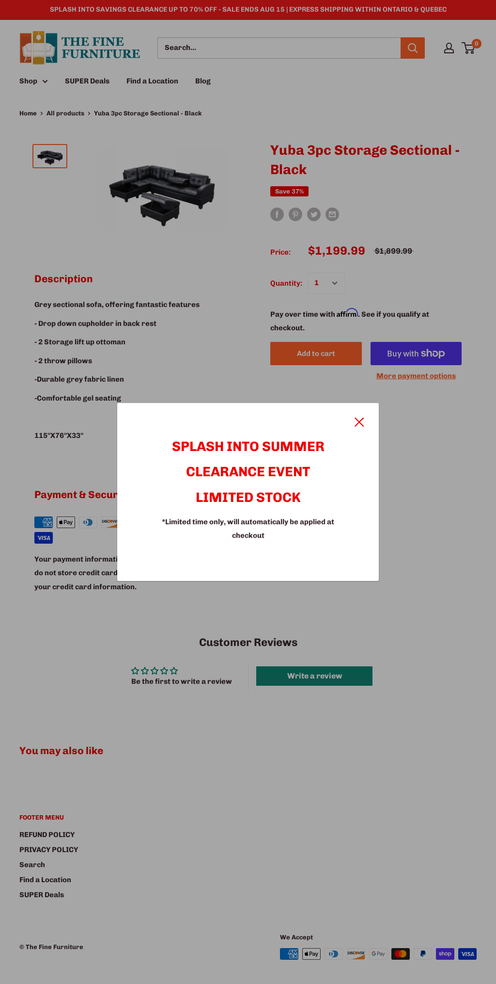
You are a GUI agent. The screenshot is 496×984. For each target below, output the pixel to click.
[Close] (359, 421)
